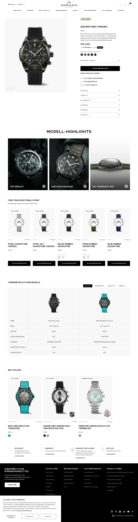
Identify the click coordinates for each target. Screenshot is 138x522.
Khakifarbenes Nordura (88, 54)
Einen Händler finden (90, 73)
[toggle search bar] (121, 5)
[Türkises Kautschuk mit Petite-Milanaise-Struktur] (9, 435)
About (75, 10)
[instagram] (112, 512)
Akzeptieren (29, 516)
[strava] (132, 512)
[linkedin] (120, 512)
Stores (121, 10)
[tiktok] (124, 512)
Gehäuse (84, 91)
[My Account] (125, 5)
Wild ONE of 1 (44, 10)
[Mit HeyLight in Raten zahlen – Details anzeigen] (103, 47)
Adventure (111, 286)
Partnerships (90, 10)
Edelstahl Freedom (80, 435)
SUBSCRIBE (12, 485)
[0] (129, 5)
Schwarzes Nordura (92, 54)
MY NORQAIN (107, 10)
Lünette (84, 95)
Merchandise (61, 10)
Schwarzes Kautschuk (81, 54)
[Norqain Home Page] (69, 5)
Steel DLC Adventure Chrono (44, 245)
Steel (59, 257)
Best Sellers (14, 370)
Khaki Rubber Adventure (90, 245)
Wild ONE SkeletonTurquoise (18, 427)
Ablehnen (48, 516)
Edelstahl (48, 435)
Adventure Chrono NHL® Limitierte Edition (57, 427)
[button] (9, 88)
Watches (17, 10)
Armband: (90, 52)
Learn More (19, 456)
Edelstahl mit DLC (95, 54)
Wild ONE (88, 286)
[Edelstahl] (48, 435)
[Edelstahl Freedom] (80, 435)
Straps (30, 10)
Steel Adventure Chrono (18, 245)
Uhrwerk (84, 105)
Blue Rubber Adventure (114, 245)
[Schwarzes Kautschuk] (44, 435)
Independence (99, 286)
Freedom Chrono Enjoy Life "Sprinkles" (94, 427)
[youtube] (128, 512)
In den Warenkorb (19, 263)
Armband (84, 110)
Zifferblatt (85, 100)
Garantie (84, 115)
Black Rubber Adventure (65, 245)
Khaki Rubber (85, 54)
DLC (63, 257)
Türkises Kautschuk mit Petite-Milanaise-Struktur (9, 435)
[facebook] (116, 512)
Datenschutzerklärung (24, 510)
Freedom (122, 286)
